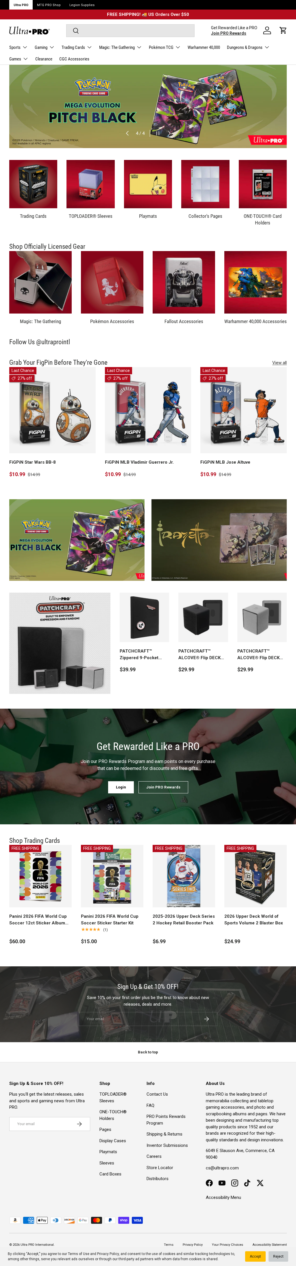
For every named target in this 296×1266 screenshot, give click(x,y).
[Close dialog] (253, 568)
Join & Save (204, 667)
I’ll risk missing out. (204, 687)
